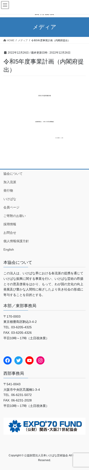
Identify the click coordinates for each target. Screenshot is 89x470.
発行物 (8, 190)
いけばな (9, 199)
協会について (13, 173)
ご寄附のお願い (14, 216)
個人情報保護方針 (16, 241)
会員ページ (11, 207)
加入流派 (9, 182)
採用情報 (9, 224)
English (8, 249)
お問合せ (9, 232)
